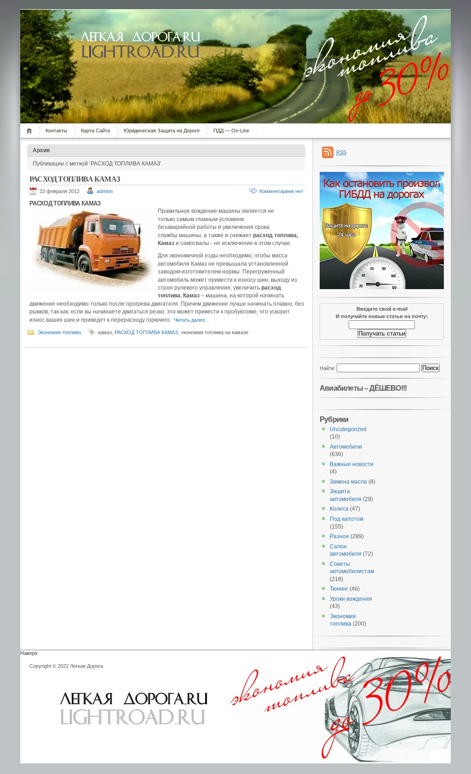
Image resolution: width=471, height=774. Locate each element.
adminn (105, 191)
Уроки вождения (351, 599)
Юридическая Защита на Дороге (162, 130)
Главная (30, 131)
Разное (339, 536)
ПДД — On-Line (231, 130)
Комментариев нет (281, 191)
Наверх (29, 653)
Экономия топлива (59, 332)
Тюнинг (339, 589)
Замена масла (348, 481)
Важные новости (351, 464)
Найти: (327, 368)
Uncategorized (348, 429)
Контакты (56, 130)
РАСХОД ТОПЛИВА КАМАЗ (74, 179)
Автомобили (346, 447)
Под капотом (346, 519)
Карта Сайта (95, 130)
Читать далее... (191, 320)
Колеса (339, 509)
